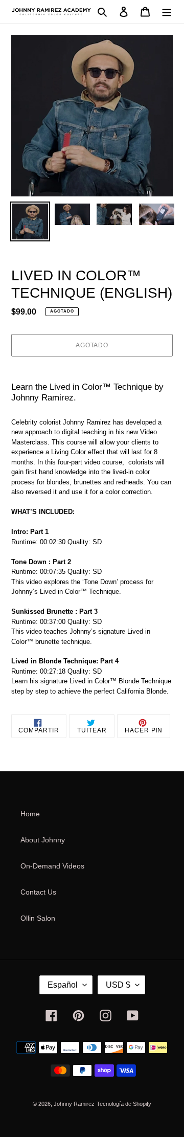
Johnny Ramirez (74, 1104)
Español (63, 984)
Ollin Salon (37, 918)
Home (30, 814)
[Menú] (166, 11)
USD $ (118, 984)
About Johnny (42, 840)
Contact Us (38, 892)
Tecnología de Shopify (124, 1104)
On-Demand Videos (52, 866)
